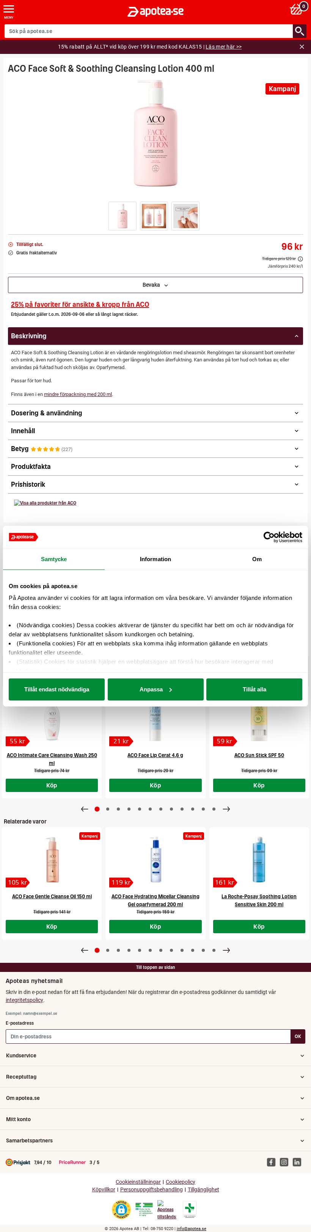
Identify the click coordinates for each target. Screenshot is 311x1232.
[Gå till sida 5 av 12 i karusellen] (139, 809)
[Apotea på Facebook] (273, 1161)
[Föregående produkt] (84, 809)
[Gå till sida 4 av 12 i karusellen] (129, 809)
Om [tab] (257, 559)
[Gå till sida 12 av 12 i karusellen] (213, 809)
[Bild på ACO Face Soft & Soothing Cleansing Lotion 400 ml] (155, 133)
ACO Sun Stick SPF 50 (259, 755)
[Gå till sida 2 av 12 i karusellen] (107, 809)
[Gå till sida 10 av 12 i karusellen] (192, 809)
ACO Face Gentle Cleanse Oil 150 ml (52, 896)
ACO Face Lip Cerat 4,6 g (155, 755)
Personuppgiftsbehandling (151, 1190)
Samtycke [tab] (54, 559)
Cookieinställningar (138, 1182)
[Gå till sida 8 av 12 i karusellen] (171, 809)
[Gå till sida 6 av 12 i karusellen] (150, 809)
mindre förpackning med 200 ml (78, 394)
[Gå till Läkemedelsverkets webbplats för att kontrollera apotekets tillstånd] (144, 1210)
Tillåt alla (254, 689)
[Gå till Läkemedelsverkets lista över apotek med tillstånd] (189, 1209)
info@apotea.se (191, 1228)
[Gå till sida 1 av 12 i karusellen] (97, 809)
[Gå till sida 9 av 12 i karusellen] (182, 809)
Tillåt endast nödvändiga (56, 689)
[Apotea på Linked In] (298, 1161)
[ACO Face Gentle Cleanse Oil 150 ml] (52, 859)
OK (298, 1036)
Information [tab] (155, 559)
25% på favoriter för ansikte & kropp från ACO (80, 304)
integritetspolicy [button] (24, 1000)
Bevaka (153, 285)
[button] (122, 216)
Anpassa (151, 689)
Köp (52, 785)
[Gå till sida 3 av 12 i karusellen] (118, 809)
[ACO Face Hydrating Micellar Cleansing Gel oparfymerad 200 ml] (155, 859)
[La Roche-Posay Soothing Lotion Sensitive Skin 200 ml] (259, 859)
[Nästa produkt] (226, 809)
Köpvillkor (103, 1190)
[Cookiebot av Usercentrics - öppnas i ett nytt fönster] (269, 537)
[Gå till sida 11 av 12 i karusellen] (203, 809)
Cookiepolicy (180, 1182)
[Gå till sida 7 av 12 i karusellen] (160, 809)
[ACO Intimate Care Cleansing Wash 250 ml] (52, 718)
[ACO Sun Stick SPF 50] (259, 718)
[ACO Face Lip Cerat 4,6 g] (155, 718)
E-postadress (20, 1023)
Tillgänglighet (203, 1190)
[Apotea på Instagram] (286, 1161)
